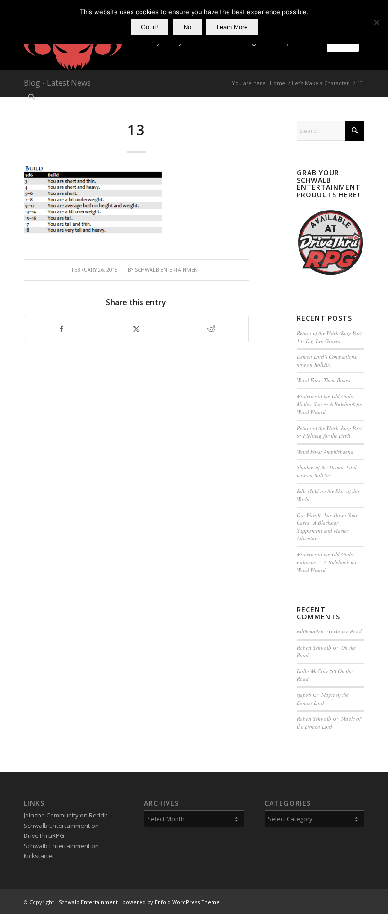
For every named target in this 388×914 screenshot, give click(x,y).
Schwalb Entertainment (167, 269)
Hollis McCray (312, 671)
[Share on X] (136, 328)
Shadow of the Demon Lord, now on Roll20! (327, 471)
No (187, 27)
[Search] (31, 97)
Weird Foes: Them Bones (323, 380)
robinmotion (310, 631)
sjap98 (304, 694)
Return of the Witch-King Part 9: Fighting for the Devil (329, 431)
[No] (376, 22)
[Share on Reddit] (211, 328)
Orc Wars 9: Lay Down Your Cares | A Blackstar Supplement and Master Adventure (327, 526)
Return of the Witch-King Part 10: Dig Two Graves (329, 336)
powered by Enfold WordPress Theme (171, 901)
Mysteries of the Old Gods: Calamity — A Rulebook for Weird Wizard (327, 562)
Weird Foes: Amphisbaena (325, 451)
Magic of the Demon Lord (323, 698)
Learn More (232, 27)
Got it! (149, 27)
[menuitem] (31, 97)
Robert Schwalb (314, 647)
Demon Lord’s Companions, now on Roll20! (327, 360)
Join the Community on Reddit (65, 815)
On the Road (348, 631)
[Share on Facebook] (61, 328)
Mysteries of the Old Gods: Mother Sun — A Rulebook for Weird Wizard (330, 404)
